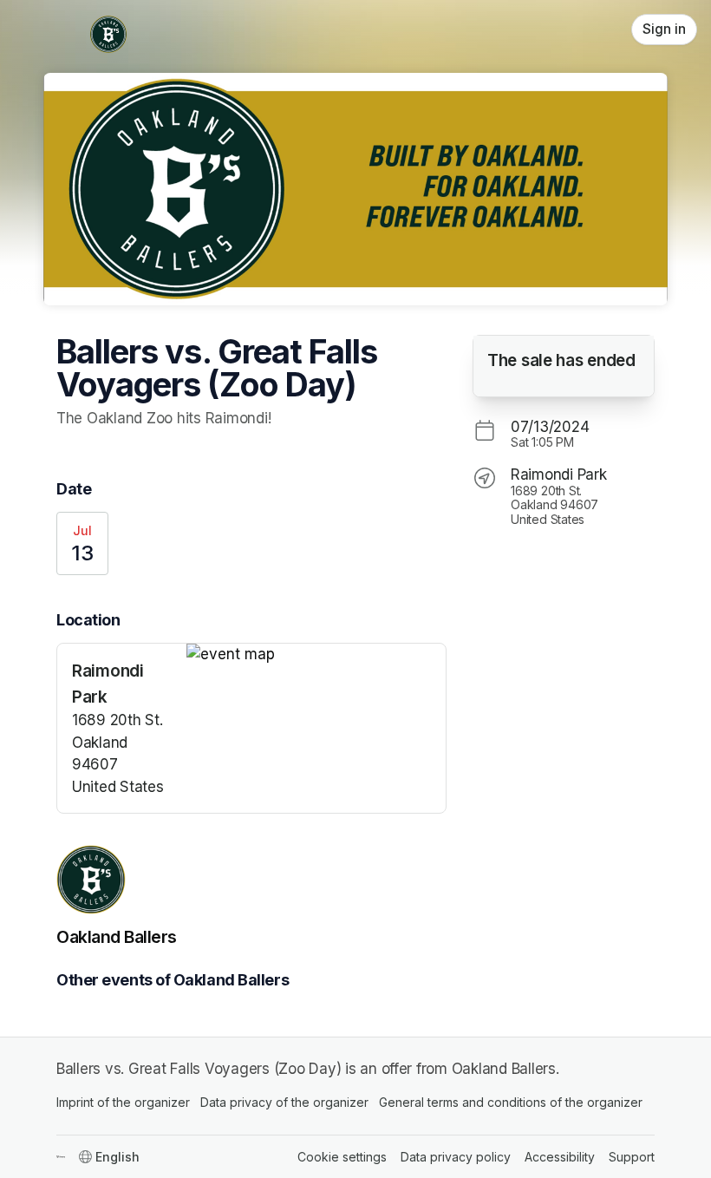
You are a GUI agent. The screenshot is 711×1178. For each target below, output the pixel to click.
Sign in (664, 29)
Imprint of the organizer (123, 1102)
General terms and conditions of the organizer (511, 1102)
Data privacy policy (456, 1156)
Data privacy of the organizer (284, 1102)
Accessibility (560, 1156)
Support (632, 1156)
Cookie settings (342, 1156)
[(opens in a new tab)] (316, 655)
